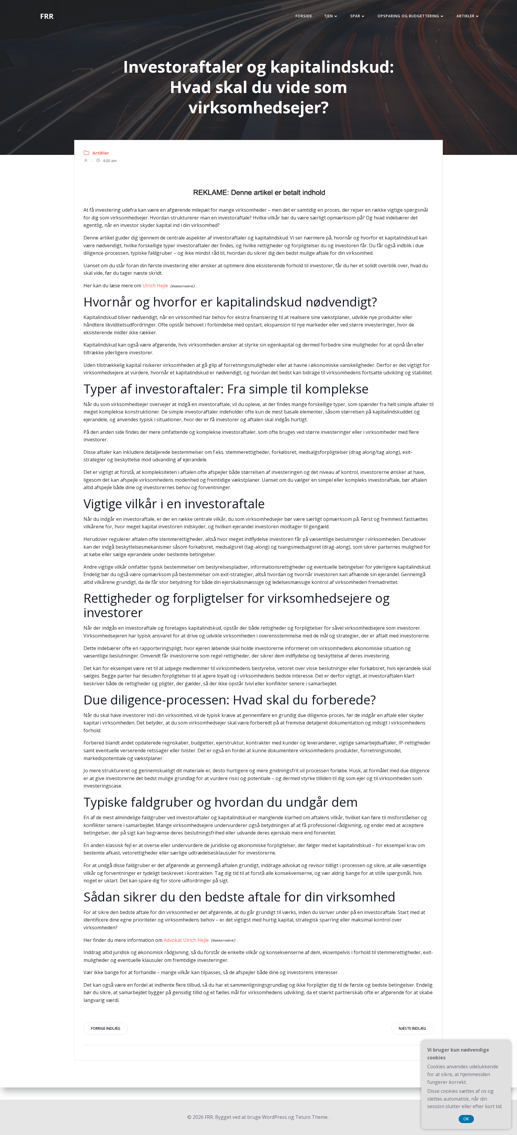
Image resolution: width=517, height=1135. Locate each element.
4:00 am (109, 161)
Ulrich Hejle (155, 285)
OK (466, 1119)
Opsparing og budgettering (408, 16)
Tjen (328, 16)
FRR (47, 16)
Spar (355, 16)
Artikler (466, 16)
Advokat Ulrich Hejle (186, 940)
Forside (304, 16)
